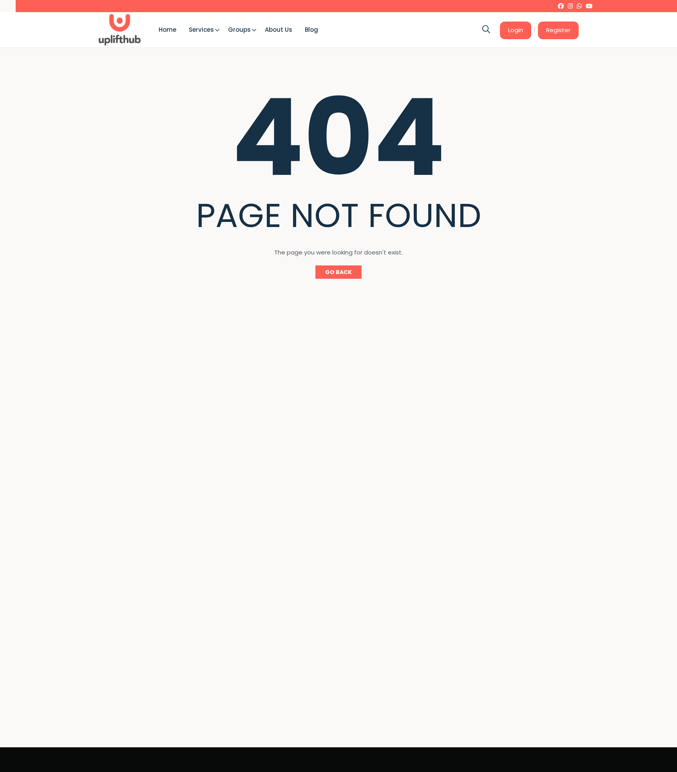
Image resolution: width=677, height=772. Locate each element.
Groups (239, 29)
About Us (278, 29)
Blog (311, 29)
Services (201, 29)
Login (515, 30)
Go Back (338, 272)
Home (167, 29)
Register (558, 30)
